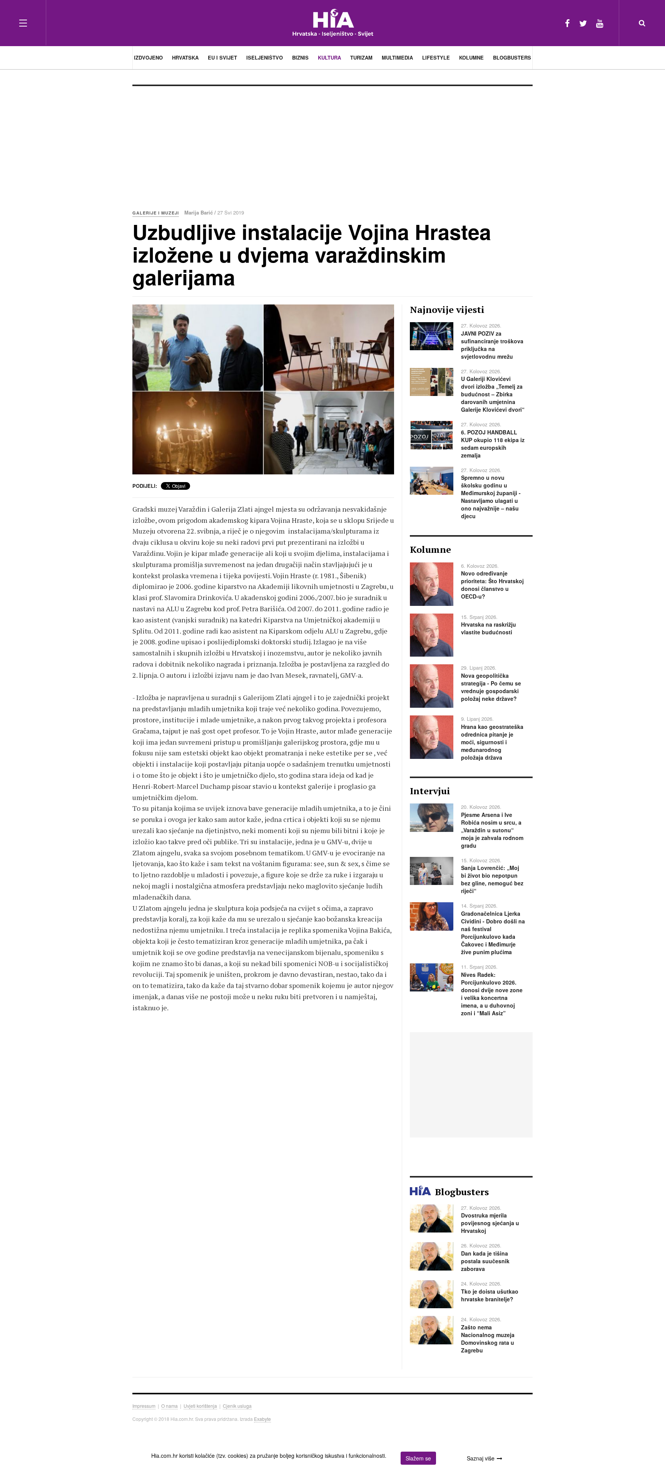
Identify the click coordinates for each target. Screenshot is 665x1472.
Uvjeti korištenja (200, 1405)
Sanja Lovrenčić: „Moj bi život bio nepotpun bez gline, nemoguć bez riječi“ (492, 879)
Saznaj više (481, 1458)
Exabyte (262, 1418)
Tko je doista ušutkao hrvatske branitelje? (489, 1295)
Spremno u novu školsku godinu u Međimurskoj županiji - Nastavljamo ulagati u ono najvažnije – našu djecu (491, 497)
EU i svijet (222, 57)
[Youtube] (599, 23)
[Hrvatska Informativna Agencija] (332, 23)
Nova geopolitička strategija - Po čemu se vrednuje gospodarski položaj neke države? (491, 687)
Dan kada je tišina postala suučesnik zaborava (485, 1260)
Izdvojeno (148, 57)
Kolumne (471, 57)
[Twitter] (583, 23)
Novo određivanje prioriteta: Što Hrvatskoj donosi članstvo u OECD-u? (492, 584)
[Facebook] (567, 23)
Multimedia (397, 57)
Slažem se (418, 1458)
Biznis (300, 57)
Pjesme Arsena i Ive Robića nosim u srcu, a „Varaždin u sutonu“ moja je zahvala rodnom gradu (492, 830)
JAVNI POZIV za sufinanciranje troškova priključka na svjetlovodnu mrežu (492, 344)
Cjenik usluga (237, 1405)
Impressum (143, 1405)
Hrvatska (185, 57)
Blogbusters (512, 57)
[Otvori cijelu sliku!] (263, 389)
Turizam (361, 57)
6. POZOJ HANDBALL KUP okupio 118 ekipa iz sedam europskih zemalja (493, 443)
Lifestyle (436, 57)
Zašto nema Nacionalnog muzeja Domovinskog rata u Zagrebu (488, 1338)
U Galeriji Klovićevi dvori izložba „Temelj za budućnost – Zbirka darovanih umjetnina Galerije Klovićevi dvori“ (493, 394)
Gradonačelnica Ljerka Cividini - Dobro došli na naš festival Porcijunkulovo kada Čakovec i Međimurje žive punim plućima (493, 933)
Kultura (329, 57)
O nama (169, 1405)
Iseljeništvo (264, 57)
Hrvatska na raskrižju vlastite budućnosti (488, 628)
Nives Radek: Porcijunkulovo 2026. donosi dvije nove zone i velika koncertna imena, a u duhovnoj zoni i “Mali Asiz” (492, 994)
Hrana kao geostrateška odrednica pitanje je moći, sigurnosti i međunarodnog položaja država (492, 742)
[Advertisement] (332, 144)
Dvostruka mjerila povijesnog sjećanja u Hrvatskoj (490, 1222)
